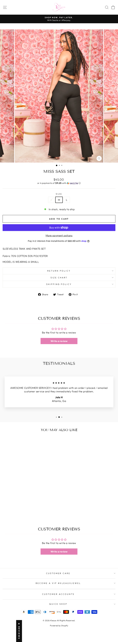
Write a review (59, 341)
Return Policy (59, 271)
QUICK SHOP (58, 604)
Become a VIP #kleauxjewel (58, 583)
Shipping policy (59, 284)
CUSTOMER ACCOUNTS (58, 594)
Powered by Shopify (59, 625)
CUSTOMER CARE (58, 573)
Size (59, 194)
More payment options (59, 235)
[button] (59, 183)
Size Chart (59, 277)
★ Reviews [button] (19, 631)
